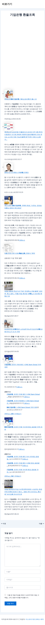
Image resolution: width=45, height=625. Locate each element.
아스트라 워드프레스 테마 (35, 619)
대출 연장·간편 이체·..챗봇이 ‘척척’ (19, 253)
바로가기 (7, 3)
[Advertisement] (22, 40)
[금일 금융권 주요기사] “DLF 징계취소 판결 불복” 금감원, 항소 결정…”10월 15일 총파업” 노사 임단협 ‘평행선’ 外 (23, 293)
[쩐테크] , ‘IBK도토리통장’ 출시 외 (20, 99)
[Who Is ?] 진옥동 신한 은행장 (16, 172)
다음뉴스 (22, 240)
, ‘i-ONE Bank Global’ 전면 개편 (22, 407)
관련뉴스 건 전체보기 (12, 414)
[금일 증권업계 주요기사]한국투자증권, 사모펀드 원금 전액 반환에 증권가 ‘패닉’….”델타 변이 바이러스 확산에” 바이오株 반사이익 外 (23, 491)
